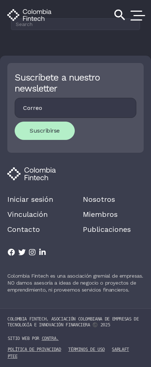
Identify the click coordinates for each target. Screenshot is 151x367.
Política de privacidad (34, 349)
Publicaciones (107, 229)
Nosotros (99, 199)
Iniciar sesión (30, 199)
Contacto (23, 229)
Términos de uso (86, 349)
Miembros (100, 214)
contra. (50, 338)
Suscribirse (45, 130)
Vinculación (27, 214)
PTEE (13, 356)
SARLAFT (120, 349)
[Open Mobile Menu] (136, 15)
